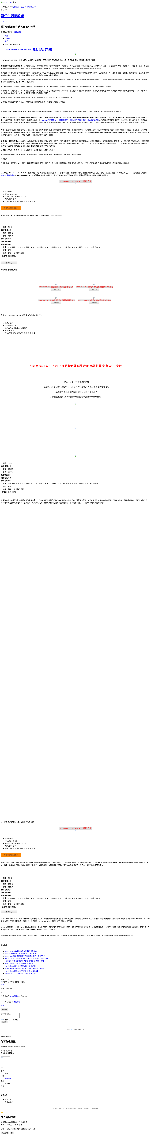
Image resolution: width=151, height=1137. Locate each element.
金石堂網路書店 (93, 120)
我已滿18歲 (5, 1133)
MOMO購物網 (63, 120)
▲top (3, 1005)
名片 (6, 41)
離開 (11, 1133)
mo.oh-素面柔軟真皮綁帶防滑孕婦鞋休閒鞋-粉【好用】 (25, 968)
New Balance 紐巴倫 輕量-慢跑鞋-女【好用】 (21, 966)
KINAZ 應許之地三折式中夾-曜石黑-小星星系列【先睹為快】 (27, 958)
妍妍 (2, 984)
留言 (16, 996)
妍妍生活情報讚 (12, 16)
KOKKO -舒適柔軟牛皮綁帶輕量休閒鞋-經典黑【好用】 (25, 961)
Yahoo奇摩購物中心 (49, 120)
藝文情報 (17, 32)
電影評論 (17, 1002)
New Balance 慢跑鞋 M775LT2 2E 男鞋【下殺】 (22, 971)
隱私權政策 (87, 1108)
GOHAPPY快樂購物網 (78, 120)
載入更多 (4, 1009)
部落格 (7, 38)
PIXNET (60, 1108)
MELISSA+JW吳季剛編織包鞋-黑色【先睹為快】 (22, 951)
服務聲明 (95, 1108)
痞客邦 (12, 996)
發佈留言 (4, 1022)
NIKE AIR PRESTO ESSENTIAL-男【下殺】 (21, 973)
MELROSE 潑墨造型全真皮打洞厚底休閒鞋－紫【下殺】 (25, 956)
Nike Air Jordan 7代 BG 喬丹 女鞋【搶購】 (20, 963)
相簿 (6, 36)
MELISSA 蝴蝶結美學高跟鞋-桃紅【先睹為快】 (22, 954)
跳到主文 (4, 22)
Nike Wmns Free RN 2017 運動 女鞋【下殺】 (29, 49)
